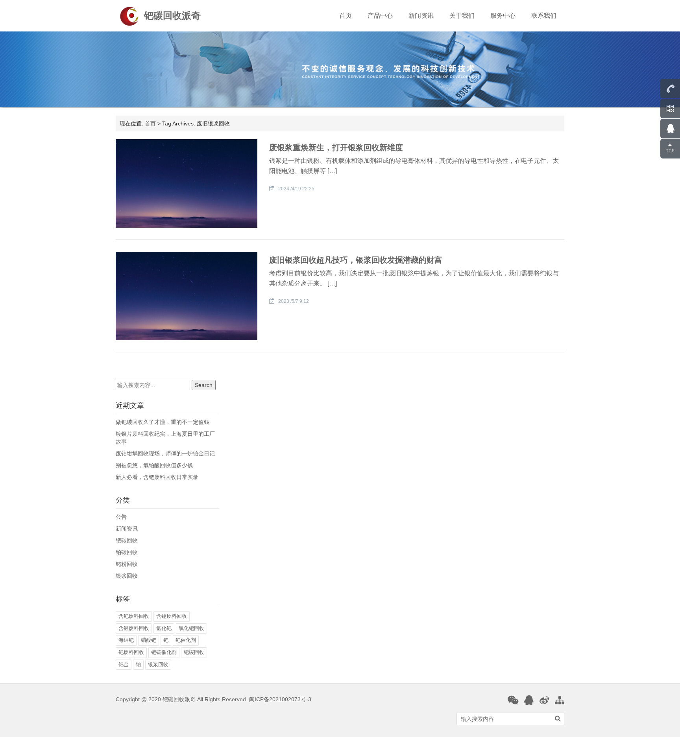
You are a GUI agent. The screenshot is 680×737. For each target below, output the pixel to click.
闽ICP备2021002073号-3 (280, 699)
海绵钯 (126, 640)
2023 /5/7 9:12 (293, 301)
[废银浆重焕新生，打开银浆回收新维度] (186, 183)
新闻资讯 (421, 15)
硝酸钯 (148, 640)
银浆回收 (127, 576)
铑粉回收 (127, 564)
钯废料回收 (131, 652)
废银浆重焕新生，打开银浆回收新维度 (336, 147)
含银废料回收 (133, 628)
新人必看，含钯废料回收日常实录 (157, 477)
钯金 (123, 664)
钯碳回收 (127, 540)
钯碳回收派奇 (172, 15)
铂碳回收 (127, 552)
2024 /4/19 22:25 (296, 189)
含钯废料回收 (133, 616)
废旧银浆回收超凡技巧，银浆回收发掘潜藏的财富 (355, 260)
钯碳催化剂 (164, 652)
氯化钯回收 (191, 628)
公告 (121, 517)
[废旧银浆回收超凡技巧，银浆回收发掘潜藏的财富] (186, 295)
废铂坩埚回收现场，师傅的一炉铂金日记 (165, 453)
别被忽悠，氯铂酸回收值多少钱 (154, 465)
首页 (345, 15)
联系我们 (543, 15)
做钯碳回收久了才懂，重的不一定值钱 (162, 422)
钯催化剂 (186, 640)
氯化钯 (164, 628)
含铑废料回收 (171, 616)
